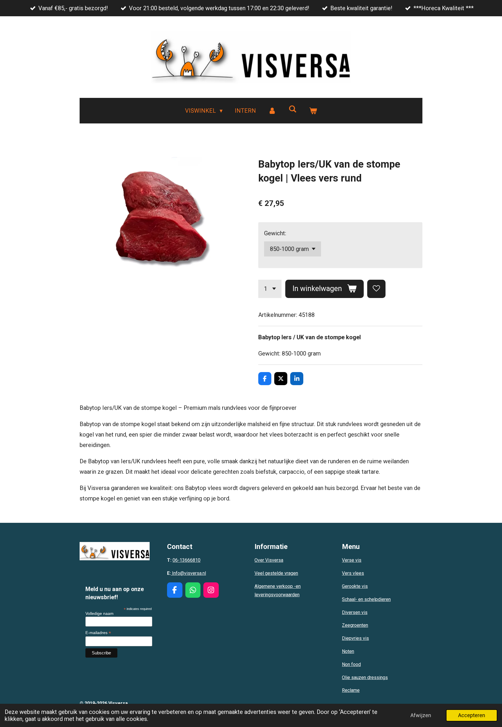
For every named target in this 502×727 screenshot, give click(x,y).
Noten (348, 651)
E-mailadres (98, 633)
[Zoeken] (292, 109)
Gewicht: (275, 233)
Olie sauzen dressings (365, 677)
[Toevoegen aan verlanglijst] (376, 289)
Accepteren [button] (471, 715)
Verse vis (351, 560)
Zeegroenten (355, 625)
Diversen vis (354, 612)
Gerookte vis (355, 586)
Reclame (351, 690)
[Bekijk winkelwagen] (313, 111)
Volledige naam (99, 613)
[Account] (272, 111)
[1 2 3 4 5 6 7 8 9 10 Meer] (270, 289)
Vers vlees (353, 573)
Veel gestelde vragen (276, 573)
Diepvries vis (355, 638)
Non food (351, 664)
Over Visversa (268, 560)
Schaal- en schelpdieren (366, 599)
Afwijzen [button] (420, 715)
